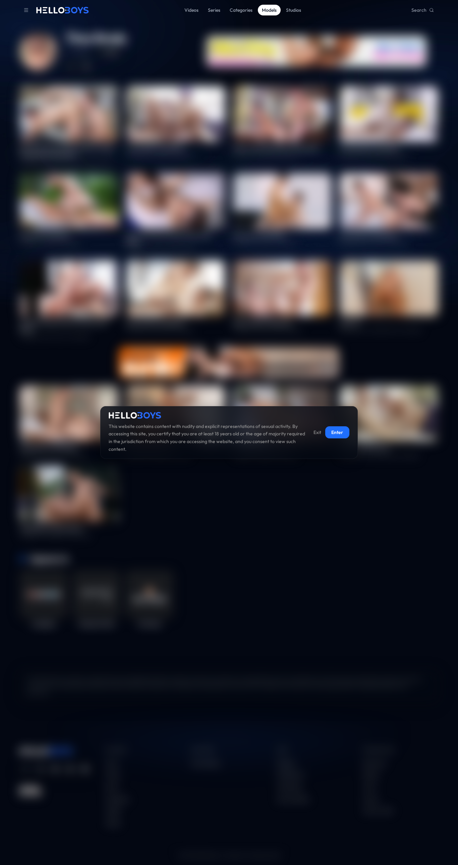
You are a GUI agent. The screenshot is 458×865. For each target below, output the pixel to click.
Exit (317, 433)
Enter (337, 433)
